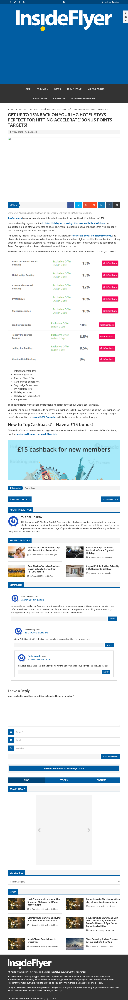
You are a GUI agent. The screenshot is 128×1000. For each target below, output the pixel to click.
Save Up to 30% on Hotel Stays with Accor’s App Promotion (43, 549)
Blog (27, 780)
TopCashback (15, 218)
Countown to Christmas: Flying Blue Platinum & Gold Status (44, 919)
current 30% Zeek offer (44, 417)
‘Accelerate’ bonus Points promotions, (91, 235)
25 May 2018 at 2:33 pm (36, 632)
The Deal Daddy (31, 517)
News (13, 892)
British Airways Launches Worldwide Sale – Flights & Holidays (100, 550)
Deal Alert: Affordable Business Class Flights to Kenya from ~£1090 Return (43, 568)
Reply (112, 618)
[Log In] (125, 21)
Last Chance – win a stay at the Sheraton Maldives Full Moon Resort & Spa (43, 902)
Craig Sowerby (35, 656)
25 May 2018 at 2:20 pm (32, 599)
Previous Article (20, 499)
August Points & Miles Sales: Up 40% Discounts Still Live (102, 567)
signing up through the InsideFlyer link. (36, 434)
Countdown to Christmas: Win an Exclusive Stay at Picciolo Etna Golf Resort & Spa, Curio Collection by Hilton (102, 922)
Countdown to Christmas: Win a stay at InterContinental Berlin (103, 900)
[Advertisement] (64, 61)
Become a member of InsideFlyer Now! (64, 768)
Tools (64, 780)
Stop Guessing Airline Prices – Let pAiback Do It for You (102, 940)
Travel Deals (30, 488)
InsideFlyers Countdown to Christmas (41, 940)
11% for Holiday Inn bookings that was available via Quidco (73, 223)
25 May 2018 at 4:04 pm (39, 659)
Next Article (110, 499)
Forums (101, 780)
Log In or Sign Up (111, 2)
